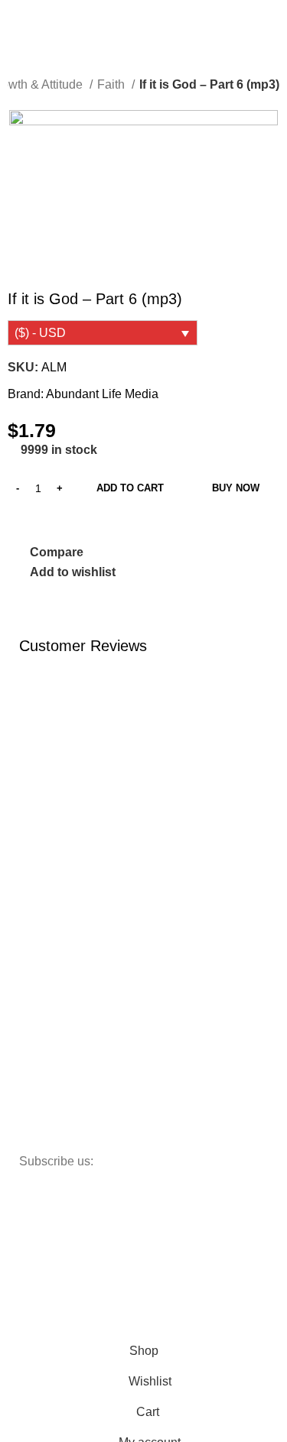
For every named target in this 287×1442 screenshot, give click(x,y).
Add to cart (130, 488)
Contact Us (53, 879)
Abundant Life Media (102, 393)
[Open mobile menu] (17, 18)
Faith (112, 84)
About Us (49, 853)
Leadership (54, 958)
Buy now (235, 488)
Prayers (45, 984)
